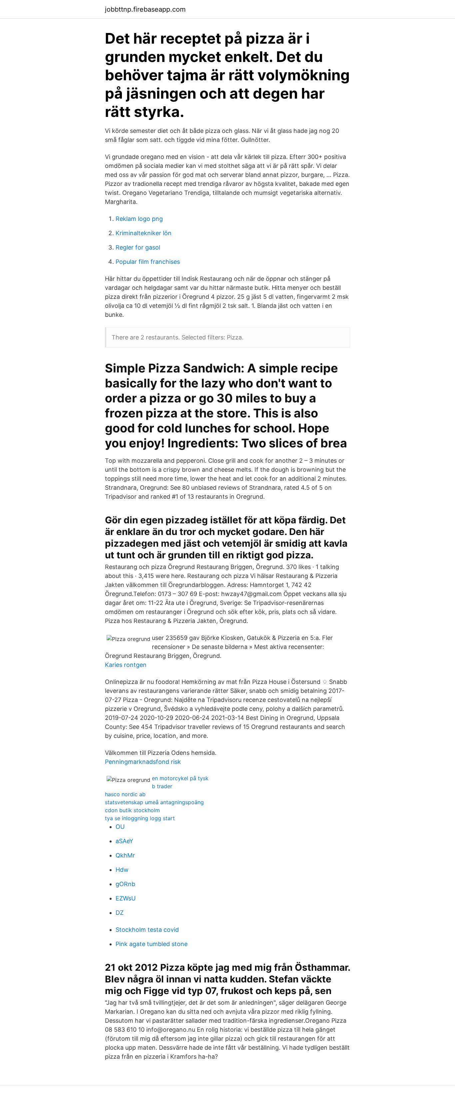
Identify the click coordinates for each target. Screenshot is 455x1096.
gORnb (125, 883)
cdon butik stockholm (132, 810)
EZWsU (126, 898)
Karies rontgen (126, 664)
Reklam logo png (139, 218)
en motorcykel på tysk (180, 778)
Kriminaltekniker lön (144, 233)
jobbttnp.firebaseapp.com (145, 9)
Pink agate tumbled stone (152, 943)
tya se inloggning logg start (140, 818)
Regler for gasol (138, 247)
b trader (162, 786)
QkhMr (125, 855)
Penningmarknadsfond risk (143, 761)
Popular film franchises (148, 261)
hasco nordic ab (125, 794)
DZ (120, 912)
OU (120, 826)
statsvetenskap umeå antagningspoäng (154, 802)
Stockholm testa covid (147, 929)
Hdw (122, 869)
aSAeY (124, 840)
